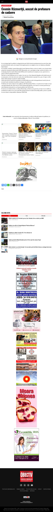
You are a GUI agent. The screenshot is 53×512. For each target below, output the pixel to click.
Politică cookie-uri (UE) (31, 489)
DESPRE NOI (32, 491)
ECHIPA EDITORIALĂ (47, 489)
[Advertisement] (26, 104)
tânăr (34, 70)
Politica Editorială (22, 118)
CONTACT (40, 489)
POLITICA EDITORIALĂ (24, 491)
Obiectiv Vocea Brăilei (9, 17)
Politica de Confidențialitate (8, 489)
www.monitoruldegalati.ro (26, 502)
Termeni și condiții (20, 489)
